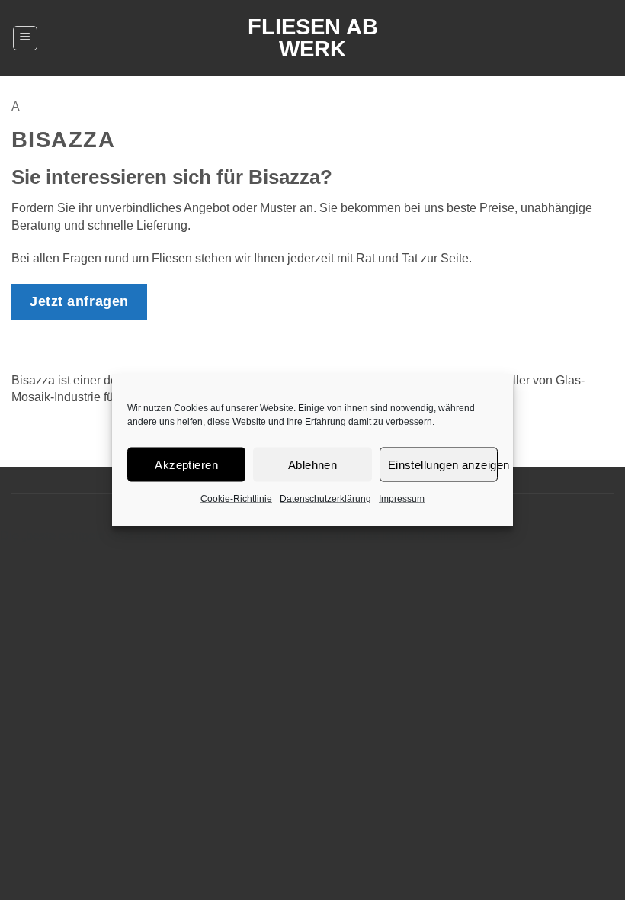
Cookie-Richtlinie (236, 498)
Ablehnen (313, 464)
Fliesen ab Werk (313, 38)
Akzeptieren (186, 464)
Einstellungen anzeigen (443, 464)
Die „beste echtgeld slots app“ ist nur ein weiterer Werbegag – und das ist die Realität (229, 535)
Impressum (402, 498)
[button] (25, 38)
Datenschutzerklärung (325, 498)
